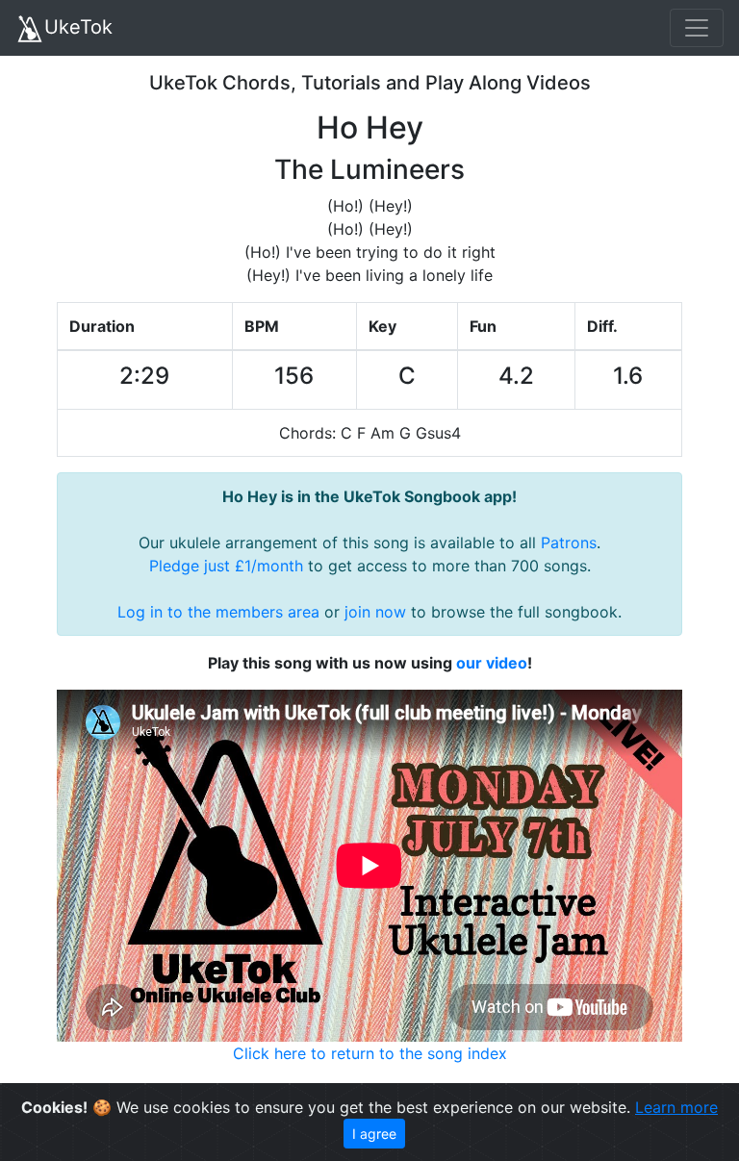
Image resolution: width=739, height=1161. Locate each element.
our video (491, 662)
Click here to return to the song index (370, 1053)
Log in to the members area (218, 611)
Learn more (676, 1107)
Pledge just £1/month (226, 565)
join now (375, 611)
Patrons (569, 542)
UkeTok (78, 26)
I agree (374, 1133)
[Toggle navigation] (697, 28)
